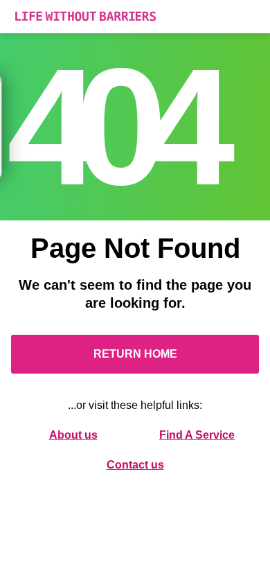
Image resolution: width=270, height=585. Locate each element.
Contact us (135, 465)
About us (73, 435)
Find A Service (197, 435)
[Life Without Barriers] (135, 16)
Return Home (135, 354)
